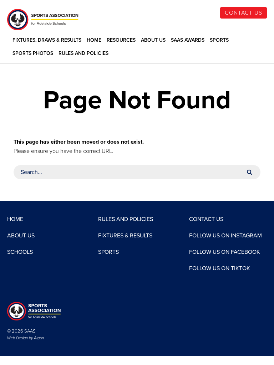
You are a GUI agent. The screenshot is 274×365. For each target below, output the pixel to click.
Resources (121, 40)
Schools (20, 252)
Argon (39, 338)
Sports (219, 40)
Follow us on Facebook (224, 252)
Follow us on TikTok (219, 268)
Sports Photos (32, 53)
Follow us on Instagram (225, 235)
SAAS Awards (187, 40)
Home (94, 40)
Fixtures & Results (125, 235)
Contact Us (243, 12)
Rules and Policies (83, 53)
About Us (153, 40)
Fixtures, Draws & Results (46, 40)
